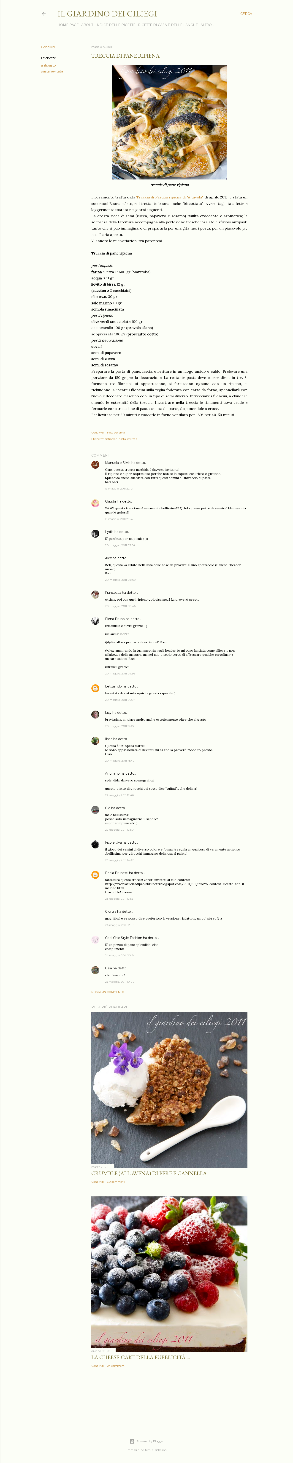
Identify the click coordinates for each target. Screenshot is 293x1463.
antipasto (48, 65)
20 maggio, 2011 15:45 (119, 726)
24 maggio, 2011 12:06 (119, 925)
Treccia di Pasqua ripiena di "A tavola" (169, 197)
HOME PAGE (68, 25)
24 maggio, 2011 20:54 (120, 955)
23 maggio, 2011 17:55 (119, 898)
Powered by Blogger (150, 1441)
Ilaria (108, 739)
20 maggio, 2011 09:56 (120, 673)
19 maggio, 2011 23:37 (119, 519)
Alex (108, 558)
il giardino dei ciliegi (107, 13)
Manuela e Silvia (117, 463)
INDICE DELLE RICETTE (116, 25)
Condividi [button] (48, 47)
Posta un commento (107, 992)
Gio (107, 808)
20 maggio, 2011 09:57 (120, 699)
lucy (108, 713)
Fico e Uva (113, 842)
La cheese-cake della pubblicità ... (140, 1357)
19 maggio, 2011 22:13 (119, 488)
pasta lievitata (52, 71)
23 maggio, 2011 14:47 (119, 860)
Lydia (109, 532)
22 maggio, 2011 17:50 (119, 829)
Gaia (108, 968)
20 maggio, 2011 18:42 (119, 760)
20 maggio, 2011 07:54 (120, 545)
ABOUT (87, 25)
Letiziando (113, 686)
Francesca (113, 593)
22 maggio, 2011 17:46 (119, 795)
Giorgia (110, 911)
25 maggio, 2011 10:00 (120, 981)
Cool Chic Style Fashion (123, 938)
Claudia (111, 501)
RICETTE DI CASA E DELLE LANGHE (168, 25)
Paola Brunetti (116, 873)
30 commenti (116, 1181)
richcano (160, 1450)
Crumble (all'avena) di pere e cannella (149, 1173)
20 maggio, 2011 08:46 (120, 606)
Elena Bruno (115, 619)
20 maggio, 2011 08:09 (120, 579)
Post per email (116, 432)
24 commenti (116, 1365)
